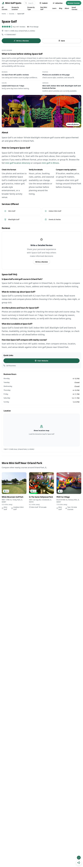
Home (4, 14)
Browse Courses (74, 3)
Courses (11, 14)
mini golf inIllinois (50, 163)
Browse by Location (15, 8)
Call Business (11, 365)
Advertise (58, 3)
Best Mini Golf (43, 8)
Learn (54, 8)
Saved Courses (74, 8)
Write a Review (22, 41)
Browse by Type (31, 8)
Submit (45, 3)
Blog (60, 8)
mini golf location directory (17, 163)
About (67, 8)
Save (63, 41)
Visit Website (42, 361)
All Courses (4, 8)
